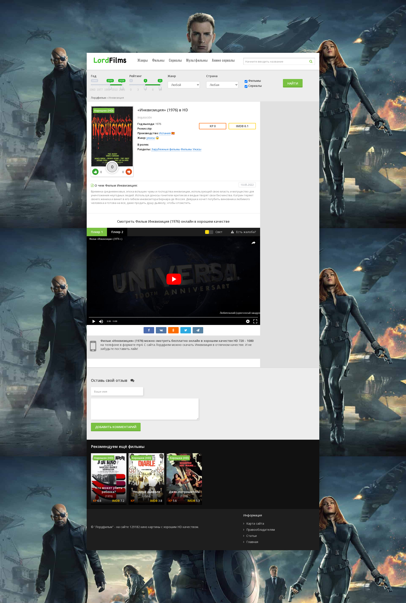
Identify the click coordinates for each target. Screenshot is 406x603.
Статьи (251, 536)
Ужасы (197, 149)
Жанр (172, 76)
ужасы (151, 138)
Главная (252, 542)
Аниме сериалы (223, 60)
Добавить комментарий (115, 427)
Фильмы (158, 60)
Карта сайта (255, 523)
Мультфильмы (197, 60)
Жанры (142, 60)
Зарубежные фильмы (165, 149)
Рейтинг (135, 76)
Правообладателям (260, 530)
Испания (165, 133)
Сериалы (175, 60)
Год (93, 76)
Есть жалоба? (246, 232)
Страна (212, 76)
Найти (292, 83)
